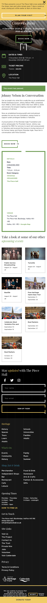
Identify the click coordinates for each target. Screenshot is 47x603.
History (5, 429)
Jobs (4, 549)
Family (26, 453)
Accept (33, 594)
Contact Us (7, 540)
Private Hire (7, 546)
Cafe (4, 483)
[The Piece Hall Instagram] (19, 380)
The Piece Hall (12, 181)
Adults (26, 438)
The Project (7, 537)
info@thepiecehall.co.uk (11, 523)
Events (5, 453)
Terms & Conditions (10, 567)
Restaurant (6, 480)
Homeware (28, 474)
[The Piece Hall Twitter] (12, 380)
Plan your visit (23, 15)
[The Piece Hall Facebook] (5, 380)
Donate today (23, 600)
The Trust (6, 543)
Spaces (5, 432)
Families (27, 435)
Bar (3, 477)
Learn (4, 438)
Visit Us (5, 534)
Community (7, 456)
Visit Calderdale (9, 555)
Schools (27, 429)
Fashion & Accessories (33, 480)
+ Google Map (24, 224)
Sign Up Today (24, 408)
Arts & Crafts (29, 477)
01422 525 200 (8, 521)
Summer (27, 459)
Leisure (5, 486)
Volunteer (6, 552)
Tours (4, 435)
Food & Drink (29, 471)
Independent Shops (10, 474)
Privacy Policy (8, 570)
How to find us (9, 508)
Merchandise (7, 471)
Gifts (26, 483)
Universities (29, 432)
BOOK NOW (23, 39)
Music (26, 456)
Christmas (11, 176)
